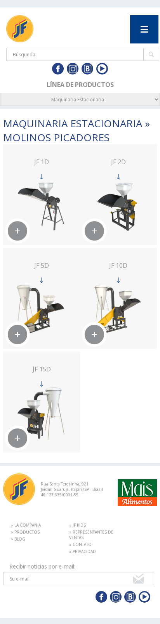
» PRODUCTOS (25, 532)
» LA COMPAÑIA (26, 525)
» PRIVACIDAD (82, 551)
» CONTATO (80, 544)
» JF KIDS (77, 525)
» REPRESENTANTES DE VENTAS (91, 534)
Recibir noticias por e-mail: (42, 566)
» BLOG (18, 539)
